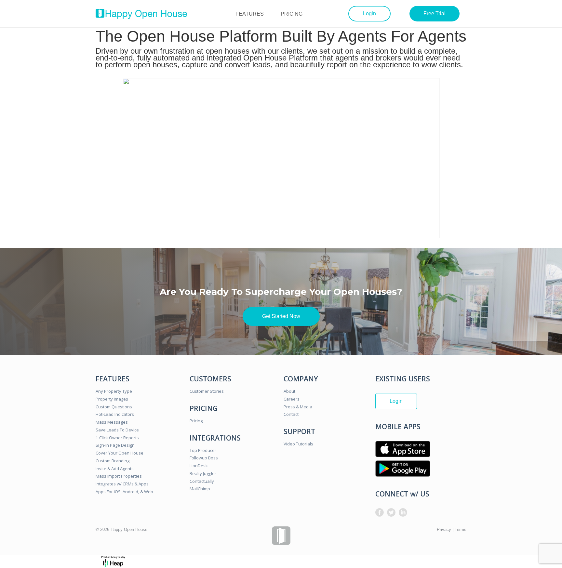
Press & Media (298, 407)
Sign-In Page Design (115, 445)
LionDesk (199, 466)
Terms (460, 529)
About (289, 391)
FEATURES (249, 14)
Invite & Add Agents (115, 468)
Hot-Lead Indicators (115, 414)
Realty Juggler (203, 473)
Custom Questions (114, 407)
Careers (292, 399)
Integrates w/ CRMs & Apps (122, 484)
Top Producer (203, 450)
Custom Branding (112, 461)
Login (369, 13)
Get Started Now (281, 316)
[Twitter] (391, 512)
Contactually (202, 481)
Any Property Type (114, 391)
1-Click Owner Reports (117, 438)
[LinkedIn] (403, 512)
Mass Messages (112, 422)
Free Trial (434, 13)
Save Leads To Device (117, 430)
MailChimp (200, 489)
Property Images (112, 399)
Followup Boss (204, 458)
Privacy (444, 529)
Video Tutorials (298, 444)
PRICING (291, 14)
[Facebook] (379, 512)
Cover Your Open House (119, 453)
